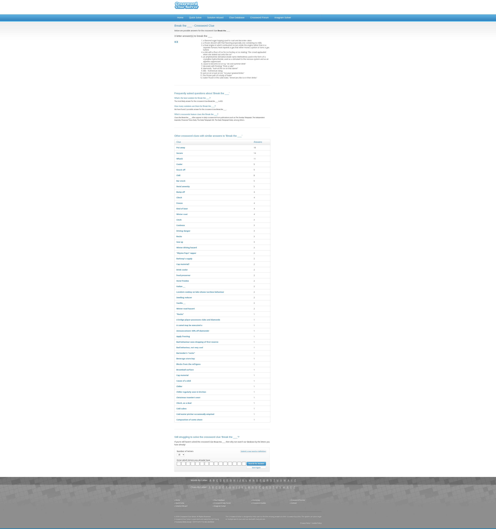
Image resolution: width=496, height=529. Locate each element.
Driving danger (183, 231)
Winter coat (182, 214)
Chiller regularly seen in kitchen (191, 392)
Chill (178, 175)
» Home (177, 500)
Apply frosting (183, 336)
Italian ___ (180, 286)
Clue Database (237, 17)
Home (180, 17)
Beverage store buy (185, 358)
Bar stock (180, 181)
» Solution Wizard (180, 506)
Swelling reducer (184, 297)
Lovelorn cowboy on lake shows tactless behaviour (200, 292)
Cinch (178, 220)
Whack (179, 158)
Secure (179, 153)
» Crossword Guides (258, 503)
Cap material (182, 375)
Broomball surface (185, 369)
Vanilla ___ (180, 303)
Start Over (256, 467)
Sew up (179, 242)
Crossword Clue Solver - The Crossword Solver (186, 6)
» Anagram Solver (219, 506)
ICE (176, 41)
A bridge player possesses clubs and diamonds (198, 319)
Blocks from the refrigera (188, 364)
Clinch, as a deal (183, 403)
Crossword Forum (259, 17)
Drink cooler (182, 270)
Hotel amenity (183, 186)
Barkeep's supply (184, 258)
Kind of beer (182, 208)
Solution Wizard (215, 17)
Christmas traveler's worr (188, 397)
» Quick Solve (179, 503)
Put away (180, 147)
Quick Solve (195, 17)
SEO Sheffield (209, 522)
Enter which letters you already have (193, 460)
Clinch (179, 197)
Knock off (180, 170)
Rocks (179, 236)
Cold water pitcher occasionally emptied (195, 414)
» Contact (293, 503)
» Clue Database (219, 500)
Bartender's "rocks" (185, 353)
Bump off (180, 192)
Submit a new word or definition (253, 452)
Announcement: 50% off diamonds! (192, 331)
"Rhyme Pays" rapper (186, 253)
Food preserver (183, 275)
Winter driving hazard (186, 247)
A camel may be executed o (189, 325)
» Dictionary (255, 500)
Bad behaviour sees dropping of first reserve (197, 342)
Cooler (179, 164)
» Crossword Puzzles (297, 500)
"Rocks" (180, 314)
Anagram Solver (282, 17)
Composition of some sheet (189, 419)
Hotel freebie (182, 281)
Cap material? (182, 264)
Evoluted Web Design (184, 522)
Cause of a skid (183, 381)
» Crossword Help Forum (222, 503)
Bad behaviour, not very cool (189, 347)
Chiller (179, 386)
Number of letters (185, 451)
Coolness (180, 225)
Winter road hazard (185, 308)
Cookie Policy (317, 523)
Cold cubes (181, 408)
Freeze (179, 203)
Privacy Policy (305, 523)
